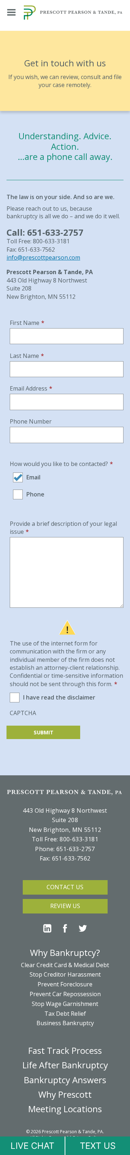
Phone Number (31, 421)
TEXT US (98, 1145)
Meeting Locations (65, 1109)
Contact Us (65, 887)
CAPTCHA (23, 713)
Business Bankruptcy (65, 1023)
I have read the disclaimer (59, 697)
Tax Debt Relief (65, 1014)
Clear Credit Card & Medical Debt (65, 965)
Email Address (31, 388)
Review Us (65, 906)
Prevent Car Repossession (65, 994)
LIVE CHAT (32, 1145)
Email (33, 477)
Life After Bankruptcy (65, 1065)
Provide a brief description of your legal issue (63, 528)
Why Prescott (65, 1094)
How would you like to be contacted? (61, 464)
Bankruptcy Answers (65, 1080)
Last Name (27, 356)
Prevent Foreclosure (65, 984)
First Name (27, 323)
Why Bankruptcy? (65, 952)
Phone (35, 494)
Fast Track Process (65, 1050)
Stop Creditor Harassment (65, 974)
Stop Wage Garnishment (65, 1004)
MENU (11, 12)
